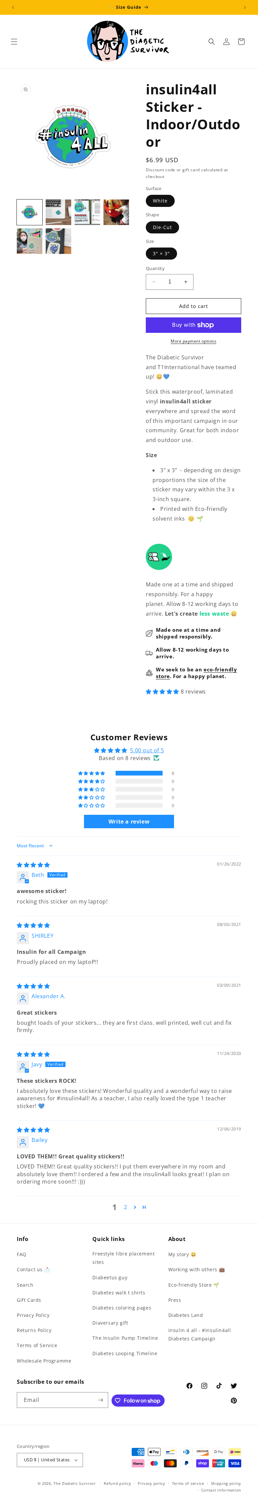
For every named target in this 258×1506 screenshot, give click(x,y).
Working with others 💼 (196, 1269)
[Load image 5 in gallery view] (29, 241)
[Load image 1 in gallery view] (29, 212)
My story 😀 (182, 1254)
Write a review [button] (129, 821)
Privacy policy (151, 1483)
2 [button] (125, 1207)
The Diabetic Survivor (74, 1483)
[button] (14, 41)
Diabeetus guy (109, 1277)
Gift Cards (29, 1300)
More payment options (193, 341)
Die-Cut (162, 227)
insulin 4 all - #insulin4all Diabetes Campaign (199, 1334)
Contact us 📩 (33, 1269)
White (160, 200)
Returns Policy (34, 1330)
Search (25, 1285)
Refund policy (117, 1483)
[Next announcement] (245, 7)
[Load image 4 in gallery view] (116, 212)
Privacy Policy (33, 1315)
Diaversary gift (110, 1323)
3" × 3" (161, 253)
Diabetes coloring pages (121, 1307)
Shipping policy (226, 1483)
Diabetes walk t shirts (118, 1292)
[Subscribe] (100, 1400)
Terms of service (188, 1483)
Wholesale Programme (44, 1361)
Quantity (155, 268)
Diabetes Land (185, 1315)
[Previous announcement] (13, 7)
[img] (33, 865)
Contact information (221, 1490)
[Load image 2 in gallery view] (58, 212)
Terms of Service (37, 1345)
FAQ (22, 1254)
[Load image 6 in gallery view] (58, 241)
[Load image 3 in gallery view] (87, 212)
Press (174, 1300)
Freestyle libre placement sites (123, 1257)
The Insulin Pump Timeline (125, 1338)
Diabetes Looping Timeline (124, 1353)
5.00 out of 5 (147, 750)
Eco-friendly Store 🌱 (193, 1285)
